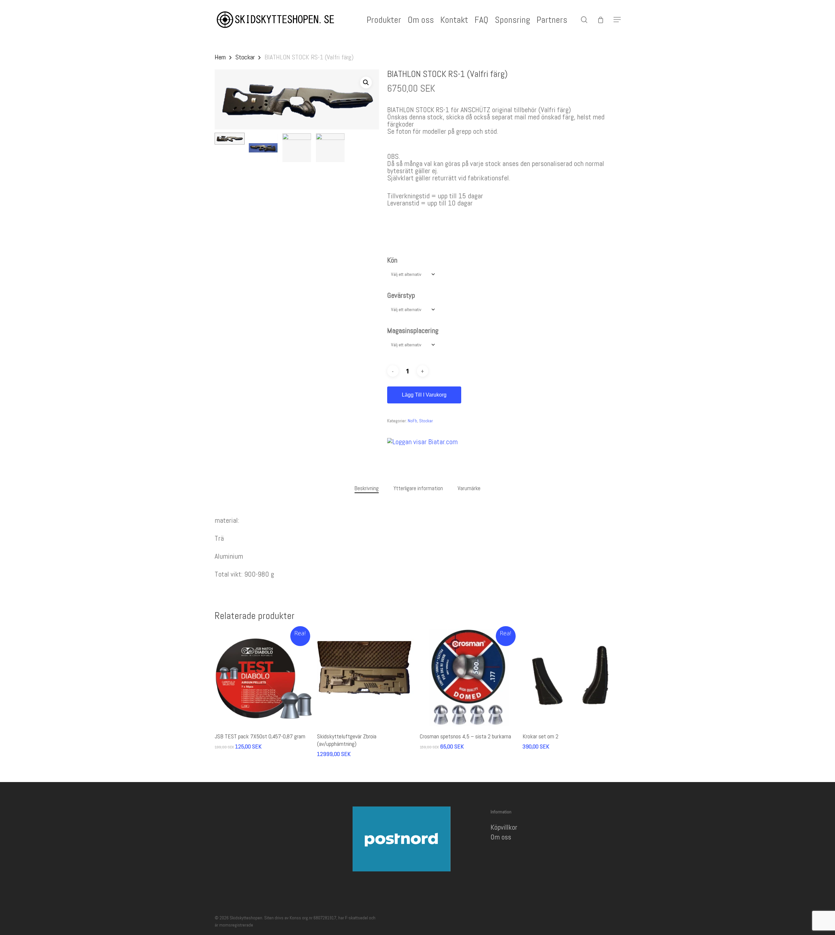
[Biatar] (422, 441)
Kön (392, 259)
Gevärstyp (401, 295)
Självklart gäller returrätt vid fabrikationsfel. (448, 177)
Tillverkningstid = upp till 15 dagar (435, 195)
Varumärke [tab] (469, 488)
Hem (220, 57)
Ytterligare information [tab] (418, 488)
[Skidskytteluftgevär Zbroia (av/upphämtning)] (366, 677)
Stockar (245, 57)
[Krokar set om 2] (571, 677)
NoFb (412, 421)
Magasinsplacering (412, 330)
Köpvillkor (504, 827)
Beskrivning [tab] (367, 488)
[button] (617, 19)
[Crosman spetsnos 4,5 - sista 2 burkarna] (468, 677)
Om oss (501, 836)
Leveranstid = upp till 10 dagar (430, 202)
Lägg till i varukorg (424, 395)
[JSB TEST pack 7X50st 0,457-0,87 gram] (263, 677)
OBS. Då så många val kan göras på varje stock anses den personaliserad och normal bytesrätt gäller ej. (495, 163)
